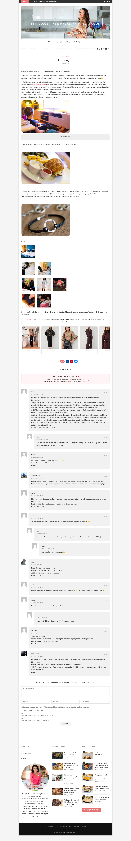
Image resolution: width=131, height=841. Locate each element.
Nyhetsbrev (45, 49)
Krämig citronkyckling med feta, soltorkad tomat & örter (71, 790)
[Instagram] (104, 1)
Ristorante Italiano (38, 85)
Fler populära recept (91, 810)
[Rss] (109, 1)
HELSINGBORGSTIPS (88, 49)
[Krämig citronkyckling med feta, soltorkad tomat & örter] (57, 791)
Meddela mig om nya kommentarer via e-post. (37, 715)
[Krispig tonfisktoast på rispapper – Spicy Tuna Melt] (57, 766)
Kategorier (32, 49)
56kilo (35, 794)
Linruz (33, 562)
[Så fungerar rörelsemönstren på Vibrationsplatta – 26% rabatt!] (57, 777)
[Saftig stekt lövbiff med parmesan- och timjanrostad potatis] (87, 766)
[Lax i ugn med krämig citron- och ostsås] (87, 799)
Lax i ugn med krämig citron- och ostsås (102, 798)
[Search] (109, 49)
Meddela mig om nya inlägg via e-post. (35, 720)
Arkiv (39, 49)
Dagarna (34, 630)
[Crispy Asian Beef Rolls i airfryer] (57, 755)
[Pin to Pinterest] (71, 361)
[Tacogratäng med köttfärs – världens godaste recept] (87, 777)
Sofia (33, 392)
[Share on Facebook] (67, 361)
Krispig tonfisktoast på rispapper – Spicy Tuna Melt (71, 765)
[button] (30, 1)
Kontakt (79, 49)
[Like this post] (63, 361)
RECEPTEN (24, 49)
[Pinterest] (107, 1)
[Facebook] (97, 49)
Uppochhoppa (35, 475)
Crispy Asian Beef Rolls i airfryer (70, 753)
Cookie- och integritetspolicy (59, 49)
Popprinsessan (36, 654)
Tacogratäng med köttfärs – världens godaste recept (101, 777)
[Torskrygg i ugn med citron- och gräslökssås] (87, 789)
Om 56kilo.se (72, 49)
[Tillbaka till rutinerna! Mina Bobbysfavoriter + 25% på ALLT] (57, 802)
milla (33, 493)
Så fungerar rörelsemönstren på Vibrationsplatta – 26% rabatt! (70, 778)
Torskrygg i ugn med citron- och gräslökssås (102, 787)
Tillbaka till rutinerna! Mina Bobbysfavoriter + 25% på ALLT (71, 802)
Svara (105, 392)
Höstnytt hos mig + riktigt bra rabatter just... (47, 1)
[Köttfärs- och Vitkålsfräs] (87, 755)
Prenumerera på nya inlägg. (34, 710)
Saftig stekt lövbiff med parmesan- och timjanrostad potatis (101, 765)
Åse (38, 437)
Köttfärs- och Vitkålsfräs (99, 753)
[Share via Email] (76, 361)
